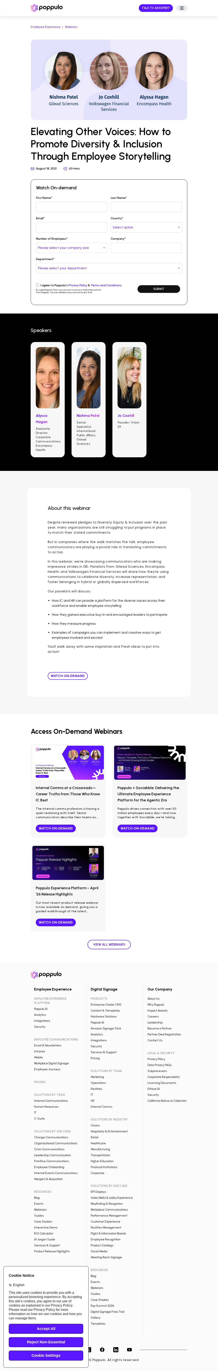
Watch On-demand (68, 676)
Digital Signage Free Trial (107, 1312)
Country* (117, 218)
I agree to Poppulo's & (81, 285)
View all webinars (109, 944)
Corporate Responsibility (164, 1077)
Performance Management (109, 1215)
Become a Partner (160, 1028)
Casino (95, 1125)
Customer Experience (105, 1221)
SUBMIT (158, 289)
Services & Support (47, 1245)
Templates (98, 1323)
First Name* (44, 198)
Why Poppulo (156, 1004)
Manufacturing (100, 1149)
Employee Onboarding (49, 1167)
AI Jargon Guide (44, 1239)
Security (39, 1027)
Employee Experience (45, 27)
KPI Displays (98, 1192)
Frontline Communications (51, 1161)
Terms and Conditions (106, 285)
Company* (118, 239)
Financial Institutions (104, 1167)
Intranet (39, 1051)
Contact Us (155, 1040)
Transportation (100, 1155)
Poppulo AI (40, 1009)
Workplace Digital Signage (51, 1063)
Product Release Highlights (52, 1251)
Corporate (97, 1173)
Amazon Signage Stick (106, 1028)
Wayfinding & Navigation (107, 1204)
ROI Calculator (43, 1233)
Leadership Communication (52, 1155)
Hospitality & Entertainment (109, 1131)
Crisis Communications (49, 1149)
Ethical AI (154, 1089)
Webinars (71, 27)
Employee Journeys (47, 1069)
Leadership (155, 1022)
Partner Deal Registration (164, 1034)
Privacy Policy (78, 285)
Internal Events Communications (55, 1173)
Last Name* (119, 198)
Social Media (99, 1251)
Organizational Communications (55, 1143)
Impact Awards (157, 1010)
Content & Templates (105, 1010)
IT (35, 1112)
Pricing (95, 1058)
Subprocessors (157, 1071)
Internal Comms (101, 1107)
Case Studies (43, 1221)
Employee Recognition (105, 1239)
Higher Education (102, 1161)
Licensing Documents (162, 1083)
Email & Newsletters (47, 1045)
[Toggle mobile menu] (181, 8)
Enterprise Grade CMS (106, 1004)
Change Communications (51, 1137)
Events (38, 1204)
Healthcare (98, 1143)
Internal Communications (51, 1101)
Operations (98, 1083)
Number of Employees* (51, 239)
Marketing (97, 1077)
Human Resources (46, 1107)
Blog (37, 1198)
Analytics (40, 1015)
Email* (40, 218)
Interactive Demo (45, 1227)
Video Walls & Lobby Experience (112, 1198)
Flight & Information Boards (108, 1233)
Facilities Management (106, 1227)
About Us (153, 998)
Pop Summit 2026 (102, 1306)
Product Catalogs (102, 1245)
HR (92, 1101)
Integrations (42, 1021)
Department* (45, 259)
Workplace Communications (109, 1209)
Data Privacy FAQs (160, 1065)
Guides (39, 1215)
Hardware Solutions (104, 1016)
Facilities (96, 1089)
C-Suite (39, 1118)
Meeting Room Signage (106, 1257)
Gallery (95, 1318)
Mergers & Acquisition (48, 1179)
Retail (94, 1137)
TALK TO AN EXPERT (156, 8)
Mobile (38, 1057)
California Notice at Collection (167, 1101)
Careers (153, 1016)
